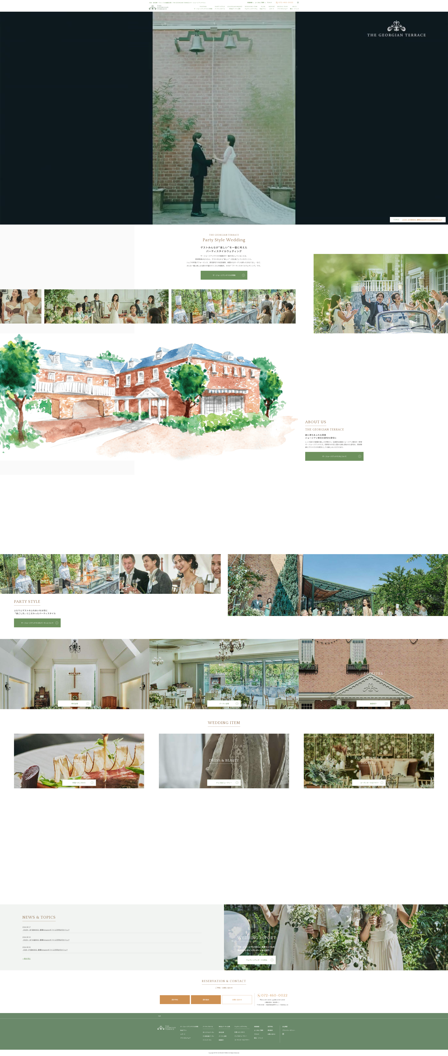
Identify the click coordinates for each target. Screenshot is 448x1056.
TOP (159, 1016)
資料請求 (206, 999)
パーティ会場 (224, 703)
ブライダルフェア (185, 1038)
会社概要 (284, 1026)
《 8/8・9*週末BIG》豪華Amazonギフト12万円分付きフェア (45, 950)
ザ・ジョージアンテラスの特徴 (224, 275)
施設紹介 (373, 703)
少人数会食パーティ (208, 1036)
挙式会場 (74, 703)
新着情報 (249, 2)
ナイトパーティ (207, 1040)
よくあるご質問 (259, 2)
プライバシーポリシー (288, 1030)
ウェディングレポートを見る (256, 960)
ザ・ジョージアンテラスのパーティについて (37, 623)
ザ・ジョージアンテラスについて (334, 456)
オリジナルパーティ (208, 1032)
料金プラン (183, 1030)
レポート (182, 1034)
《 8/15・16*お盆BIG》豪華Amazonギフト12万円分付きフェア (46, 940)
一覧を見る (26, 958)
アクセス (269, 2)
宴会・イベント (258, 1038)
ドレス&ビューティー (224, 782)
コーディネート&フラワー (369, 782)
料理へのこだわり (79, 782)
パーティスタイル (208, 1026)
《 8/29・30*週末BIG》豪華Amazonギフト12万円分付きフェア (422, 219)
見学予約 (175, 999)
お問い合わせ (237, 999)
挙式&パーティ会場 (224, 1026)
